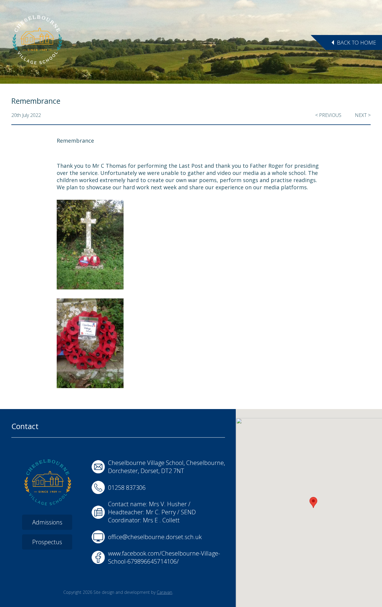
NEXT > (363, 115)
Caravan (164, 592)
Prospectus (47, 542)
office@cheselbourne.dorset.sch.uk (155, 537)
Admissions (47, 522)
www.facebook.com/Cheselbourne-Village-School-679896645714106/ (164, 557)
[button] (313, 502)
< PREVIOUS (328, 115)
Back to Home (356, 42)
